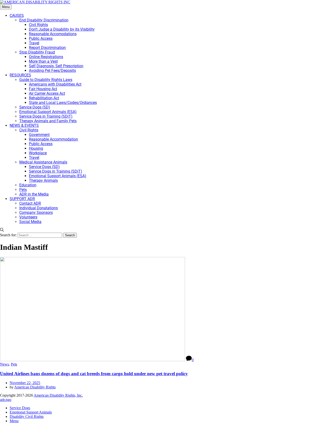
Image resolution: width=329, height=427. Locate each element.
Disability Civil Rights (27, 416)
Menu (6, 7)
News (4, 364)
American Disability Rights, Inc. (58, 395)
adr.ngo (5, 400)
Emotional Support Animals (31, 412)
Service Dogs (20, 408)
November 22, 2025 (25, 383)
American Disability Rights (35, 387)
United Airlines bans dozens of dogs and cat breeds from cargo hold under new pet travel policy (94, 373)
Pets (14, 364)
